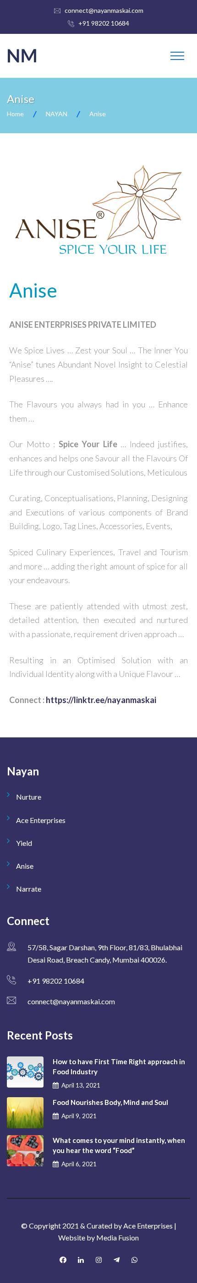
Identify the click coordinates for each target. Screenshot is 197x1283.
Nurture (28, 796)
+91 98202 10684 (103, 23)
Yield (24, 843)
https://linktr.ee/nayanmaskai (101, 700)
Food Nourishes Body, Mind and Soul (110, 1102)
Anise (24, 865)
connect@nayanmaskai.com (104, 10)
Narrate (28, 888)
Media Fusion (117, 1237)
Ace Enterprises (41, 820)
